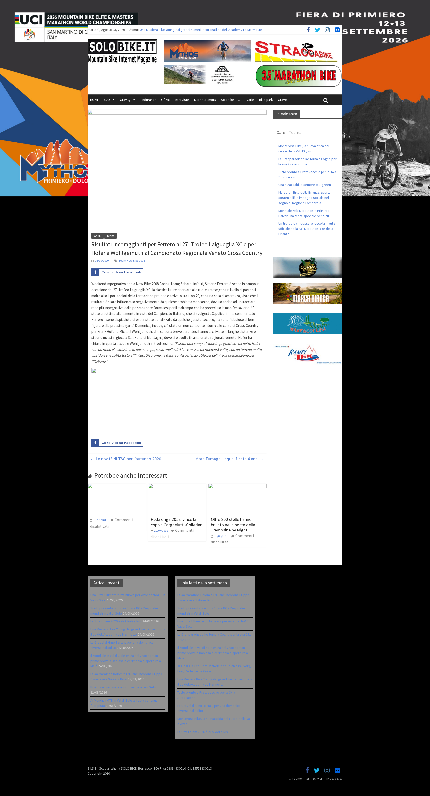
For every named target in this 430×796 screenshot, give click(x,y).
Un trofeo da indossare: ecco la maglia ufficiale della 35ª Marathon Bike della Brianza (306, 228)
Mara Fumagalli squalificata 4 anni (229, 459)
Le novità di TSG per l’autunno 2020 (125, 459)
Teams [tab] (295, 132)
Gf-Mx (165, 99)
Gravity (125, 99)
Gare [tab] (280, 132)
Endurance (148, 99)
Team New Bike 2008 (132, 260)
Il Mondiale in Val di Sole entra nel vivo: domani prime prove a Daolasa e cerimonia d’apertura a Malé (125, 660)
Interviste (182, 99)
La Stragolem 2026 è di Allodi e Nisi (116, 621)
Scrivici (317, 778)
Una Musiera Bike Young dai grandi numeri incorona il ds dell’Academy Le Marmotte (201, 29)
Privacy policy (333, 778)
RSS (307, 778)
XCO (107, 99)
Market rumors (205, 99)
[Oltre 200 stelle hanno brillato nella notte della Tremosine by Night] (237, 486)
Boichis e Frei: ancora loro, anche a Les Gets (123, 687)
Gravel (283, 99)
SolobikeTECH (231, 99)
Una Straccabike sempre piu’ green (304, 184)
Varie (250, 99)
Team (110, 236)
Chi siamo (295, 778)
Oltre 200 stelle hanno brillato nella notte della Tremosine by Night (233, 524)
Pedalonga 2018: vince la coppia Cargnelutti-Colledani (177, 522)
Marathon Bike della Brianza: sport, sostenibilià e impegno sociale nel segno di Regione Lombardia (304, 197)
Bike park (266, 99)
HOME (94, 99)
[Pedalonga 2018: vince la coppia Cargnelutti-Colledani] (177, 486)
